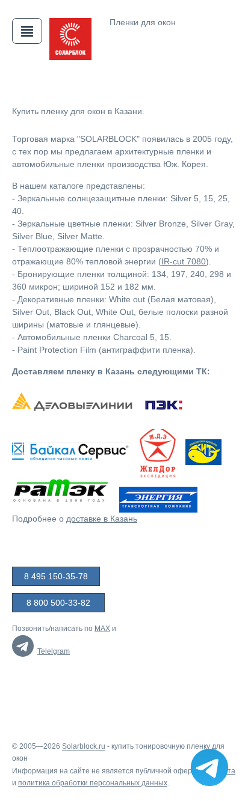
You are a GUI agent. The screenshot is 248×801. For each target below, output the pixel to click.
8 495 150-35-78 (56, 576)
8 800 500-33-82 (58, 603)
